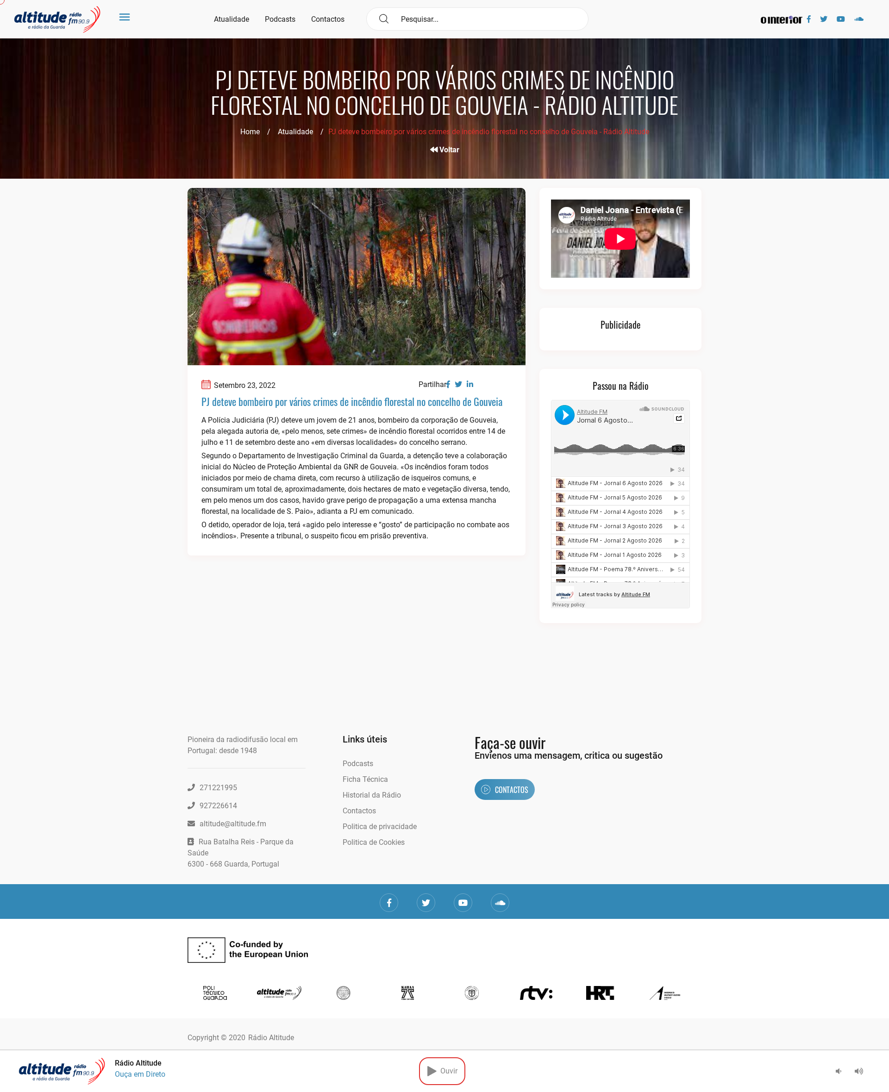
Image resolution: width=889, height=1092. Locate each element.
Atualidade (231, 19)
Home (250, 131)
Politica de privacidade (380, 826)
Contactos (327, 19)
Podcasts (280, 19)
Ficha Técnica (365, 779)
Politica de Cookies (374, 842)
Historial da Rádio (372, 795)
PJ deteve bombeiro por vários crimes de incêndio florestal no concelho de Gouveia (351, 401)
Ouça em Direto (140, 1074)
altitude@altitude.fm (233, 823)
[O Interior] (781, 19)
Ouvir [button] (447, 1071)
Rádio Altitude (271, 1037)
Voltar (448, 149)
